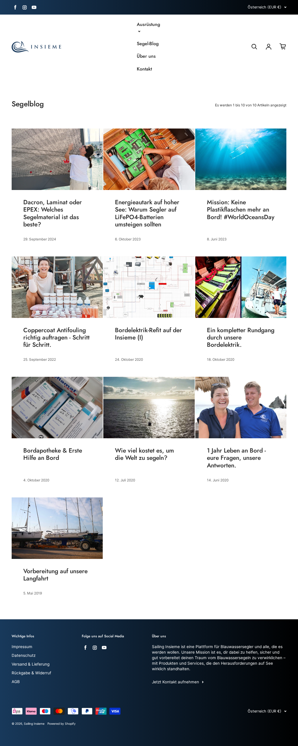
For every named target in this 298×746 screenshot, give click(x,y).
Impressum (22, 646)
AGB (16, 681)
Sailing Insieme (34, 723)
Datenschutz (24, 655)
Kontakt (144, 69)
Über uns (146, 56)
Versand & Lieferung (30, 664)
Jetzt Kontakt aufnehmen (175, 682)
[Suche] (254, 46)
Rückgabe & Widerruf (31, 673)
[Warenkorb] (282, 46)
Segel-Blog (148, 44)
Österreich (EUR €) (264, 7)
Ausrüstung (148, 24)
